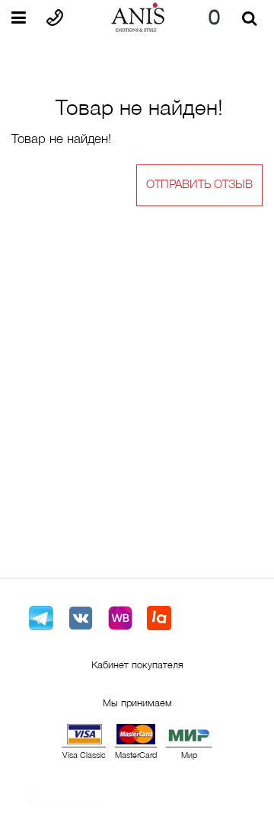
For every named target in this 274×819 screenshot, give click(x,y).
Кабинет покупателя (137, 666)
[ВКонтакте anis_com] (80, 618)
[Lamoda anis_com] (159, 618)
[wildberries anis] (120, 618)
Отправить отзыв (199, 185)
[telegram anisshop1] (41, 618)
